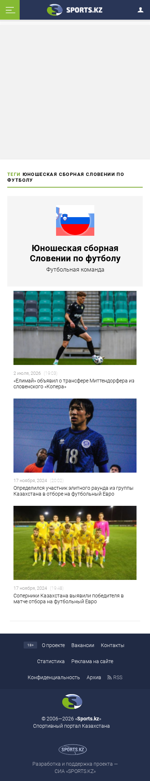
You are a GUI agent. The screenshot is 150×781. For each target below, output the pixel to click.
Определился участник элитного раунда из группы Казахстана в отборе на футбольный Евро (73, 491)
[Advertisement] (75, 92)
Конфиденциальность (54, 677)
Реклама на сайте (92, 661)
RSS (117, 677)
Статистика (51, 661)
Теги (14, 174)
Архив (94, 677)
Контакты (113, 645)
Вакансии (82, 645)
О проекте (53, 645)
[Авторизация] (142, 8)
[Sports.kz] (75, 9)
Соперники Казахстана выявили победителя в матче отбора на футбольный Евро (68, 598)
